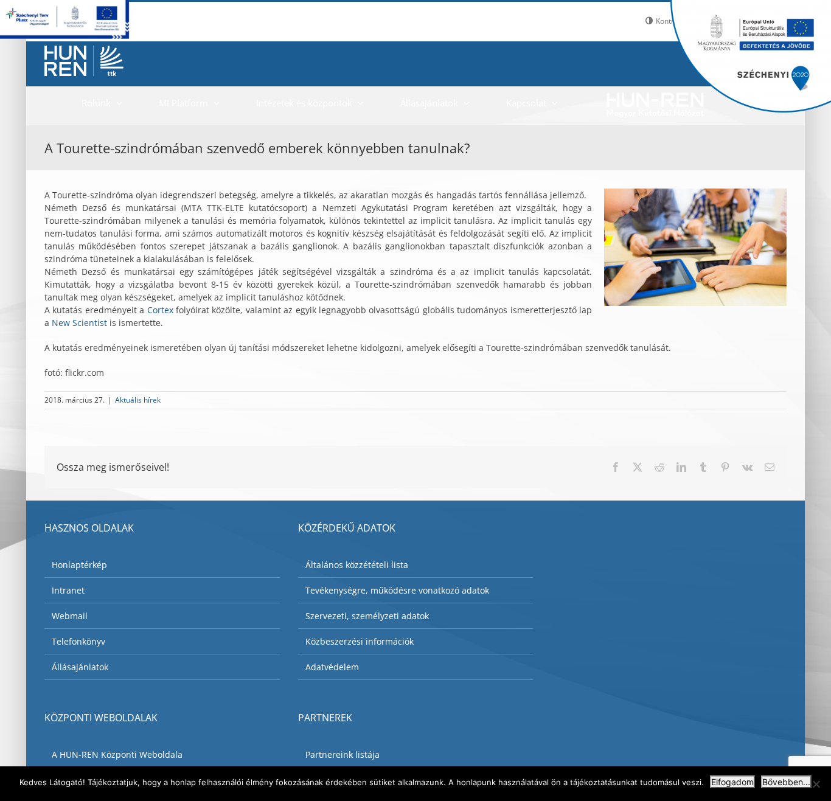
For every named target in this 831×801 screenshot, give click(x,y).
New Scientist (81, 322)
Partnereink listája (342, 754)
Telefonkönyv (78, 641)
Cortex (160, 310)
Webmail (70, 616)
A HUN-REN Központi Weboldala (117, 754)
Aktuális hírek (138, 400)
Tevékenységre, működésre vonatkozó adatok (397, 590)
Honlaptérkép (79, 564)
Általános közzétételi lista (356, 564)
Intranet (68, 590)
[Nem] (816, 784)
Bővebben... (786, 782)
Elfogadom (732, 782)
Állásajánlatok (80, 667)
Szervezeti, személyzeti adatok (367, 616)
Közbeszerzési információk (359, 641)
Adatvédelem (332, 667)
